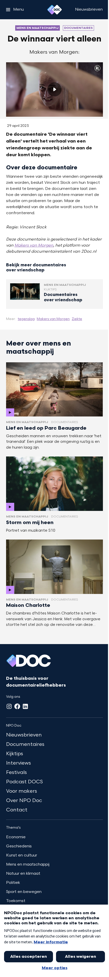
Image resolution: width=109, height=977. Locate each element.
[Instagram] (9, 706)
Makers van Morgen (33, 245)
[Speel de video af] (54, 89)
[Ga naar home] (54, 10)
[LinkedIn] (25, 706)
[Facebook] (17, 706)
